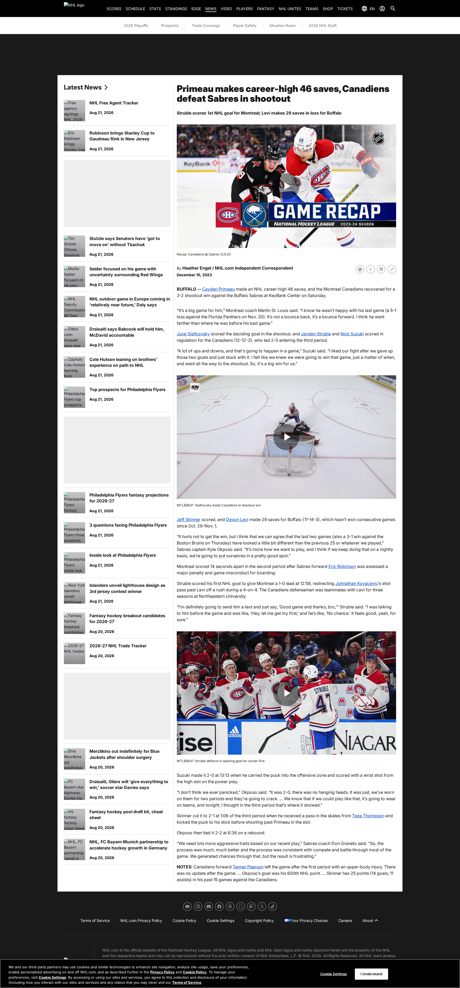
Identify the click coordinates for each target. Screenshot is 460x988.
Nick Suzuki (352, 333)
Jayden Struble (316, 333)
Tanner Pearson (248, 866)
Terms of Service (186, 982)
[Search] (393, 8)
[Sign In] (382, 8)
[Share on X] (370, 269)
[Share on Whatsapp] (360, 269)
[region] (230, 973)
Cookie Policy (195, 972)
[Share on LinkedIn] (381, 269)
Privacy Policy (162, 972)
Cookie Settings (52, 977)
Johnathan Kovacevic (356, 583)
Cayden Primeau (218, 289)
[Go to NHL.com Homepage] (83, 8)
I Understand (371, 974)
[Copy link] (392, 269)
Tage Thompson (368, 815)
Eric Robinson (342, 566)
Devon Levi (237, 519)
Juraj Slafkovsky (193, 333)
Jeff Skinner (188, 519)
